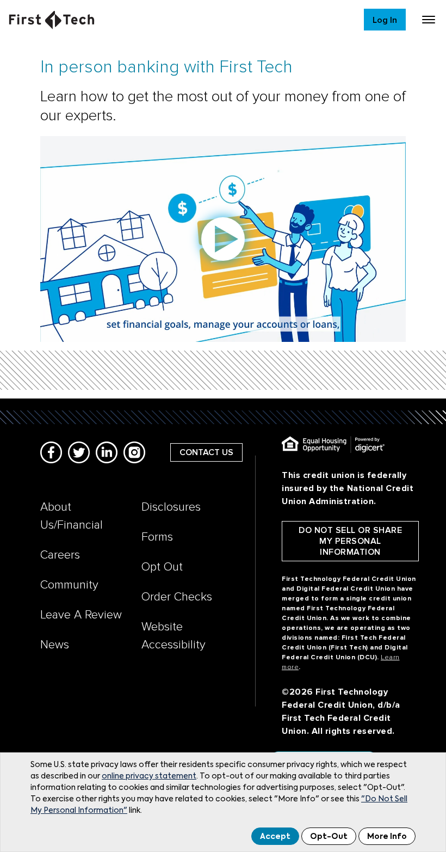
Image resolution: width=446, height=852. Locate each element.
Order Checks (176, 597)
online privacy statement (149, 776)
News (54, 645)
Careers (60, 555)
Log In (385, 20)
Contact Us (206, 452)
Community (69, 585)
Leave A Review (81, 615)
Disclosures (171, 507)
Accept (275, 837)
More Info (387, 837)
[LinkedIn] (106, 452)
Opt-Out (329, 837)
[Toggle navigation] (429, 19)
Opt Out (162, 567)
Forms (157, 537)
